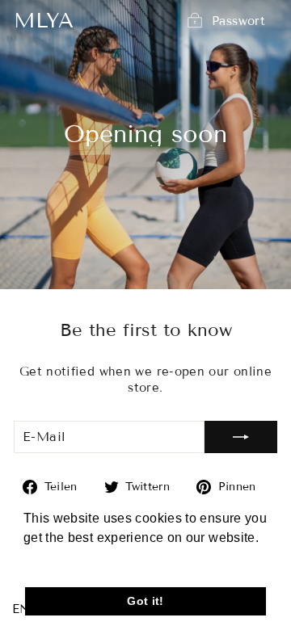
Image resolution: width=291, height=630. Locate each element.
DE (43, 609)
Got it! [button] (145, 600)
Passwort (238, 20)
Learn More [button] (60, 559)
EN (21, 609)
